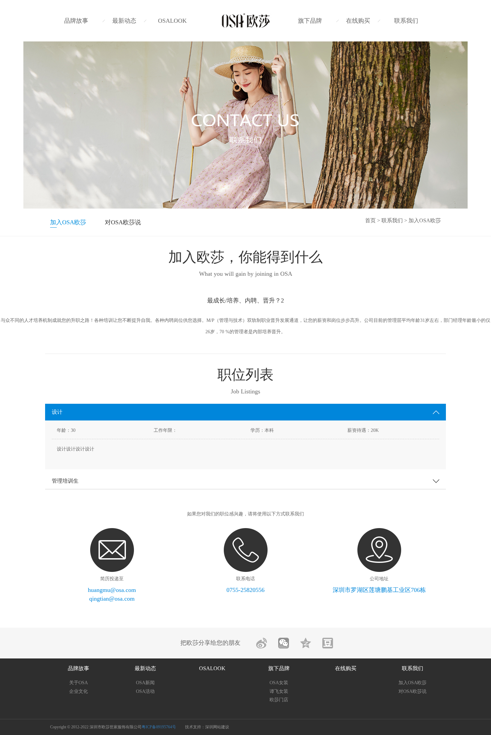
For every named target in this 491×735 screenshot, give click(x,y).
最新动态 (124, 20)
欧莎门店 (279, 699)
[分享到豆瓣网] (327, 643)
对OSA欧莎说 (123, 222)
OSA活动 (145, 691)
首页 (370, 220)
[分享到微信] (283, 643)
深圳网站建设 (217, 727)
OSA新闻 (145, 682)
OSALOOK (172, 20)
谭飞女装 (279, 691)
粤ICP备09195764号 (159, 727)
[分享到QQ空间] (305, 643)
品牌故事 (76, 20)
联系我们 (406, 20)
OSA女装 (279, 682)
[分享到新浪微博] (261, 643)
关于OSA (78, 682)
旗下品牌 (310, 20)
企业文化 (78, 691)
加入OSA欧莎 (68, 222)
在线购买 (358, 20)
